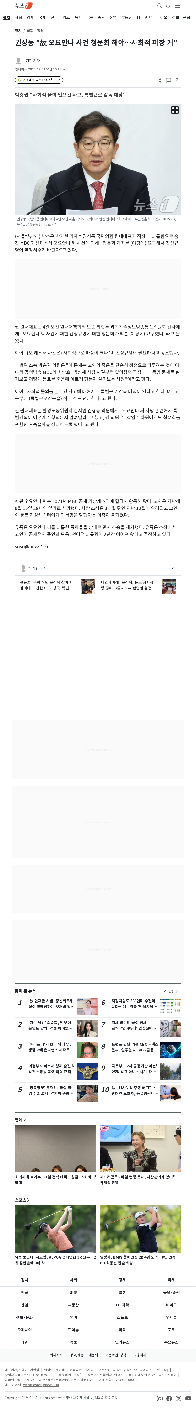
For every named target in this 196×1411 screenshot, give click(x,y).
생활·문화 (24, 1317)
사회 (73, 1280)
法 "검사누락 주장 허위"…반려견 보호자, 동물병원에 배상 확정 (133, 1093)
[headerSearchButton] (159, 5)
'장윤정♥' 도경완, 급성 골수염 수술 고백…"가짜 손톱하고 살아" (51, 1093)
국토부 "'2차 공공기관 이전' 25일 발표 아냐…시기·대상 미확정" (134, 1072)
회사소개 (56, 1355)
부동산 (73, 1305)
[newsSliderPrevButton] (165, 992)
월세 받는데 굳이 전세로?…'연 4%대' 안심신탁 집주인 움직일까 (134, 1028)
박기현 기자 (31, 60)
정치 (18, 30)
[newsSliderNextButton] (177, 992)
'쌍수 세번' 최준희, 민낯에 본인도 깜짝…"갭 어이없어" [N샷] (51, 1028)
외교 (73, 1292)
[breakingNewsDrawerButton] (168, 5)
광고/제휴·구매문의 (84, 1355)
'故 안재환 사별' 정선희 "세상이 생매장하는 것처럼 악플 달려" (51, 1006)
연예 (18, 1120)
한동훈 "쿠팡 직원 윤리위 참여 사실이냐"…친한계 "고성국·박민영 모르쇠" (46, 585)
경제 (122, 1280)
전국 (24, 1292)
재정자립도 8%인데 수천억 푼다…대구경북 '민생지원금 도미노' (134, 1006)
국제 (171, 1280)
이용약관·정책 (116, 1355)
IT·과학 (122, 1305)
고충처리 (140, 1355)
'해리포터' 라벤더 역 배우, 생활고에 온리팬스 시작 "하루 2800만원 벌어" (50, 1050)
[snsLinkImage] (160, 1398)
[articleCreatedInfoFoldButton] (63, 69)
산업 (24, 1305)
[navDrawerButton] (177, 5)
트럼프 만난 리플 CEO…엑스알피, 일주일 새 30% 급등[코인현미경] (135, 1050)
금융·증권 (171, 1292)
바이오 (171, 1305)
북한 (122, 1292)
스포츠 (20, 1200)
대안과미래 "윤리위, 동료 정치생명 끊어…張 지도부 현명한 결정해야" (128, 585)
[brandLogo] (24, 5)
